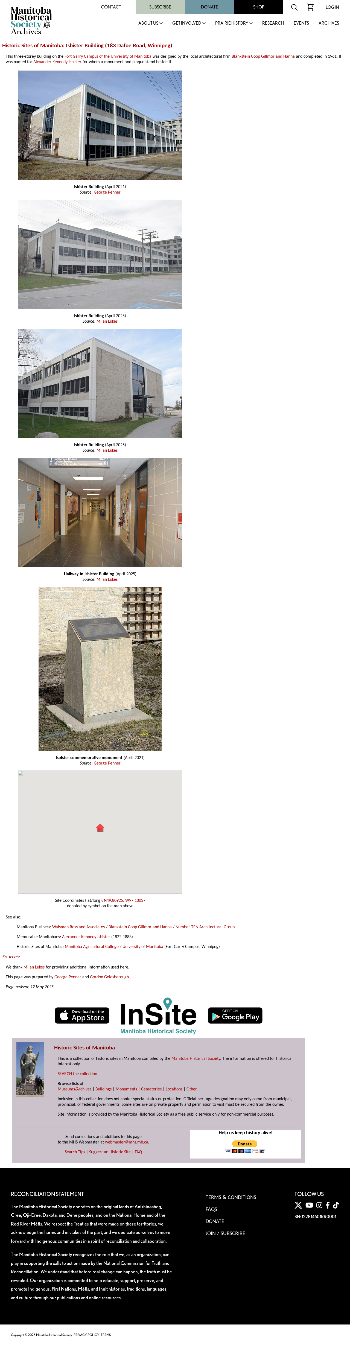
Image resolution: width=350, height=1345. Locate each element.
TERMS (106, 1335)
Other (191, 1089)
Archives (329, 23)
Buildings (103, 1089)
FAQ (138, 1152)
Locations (174, 1089)
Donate (209, 7)
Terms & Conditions (231, 1197)
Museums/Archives (74, 1089)
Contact (111, 7)
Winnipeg (159, 46)
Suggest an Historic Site (110, 1152)
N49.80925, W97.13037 (124, 900)
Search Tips (75, 1152)
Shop (258, 7)
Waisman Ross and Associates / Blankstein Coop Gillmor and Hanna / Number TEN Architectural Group (143, 927)
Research (273, 23)
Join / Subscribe (225, 1233)
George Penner (107, 192)
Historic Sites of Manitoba (32, 46)
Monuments (126, 1089)
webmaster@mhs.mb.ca (126, 1142)
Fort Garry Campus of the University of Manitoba (108, 56)
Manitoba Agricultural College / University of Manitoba (114, 947)
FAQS (211, 1209)
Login (332, 7)
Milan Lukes (107, 321)
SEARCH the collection (77, 1074)
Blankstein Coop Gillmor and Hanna (263, 56)
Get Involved (186, 23)
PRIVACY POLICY (86, 1335)
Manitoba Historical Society (195, 1059)
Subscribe (160, 7)
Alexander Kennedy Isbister (57, 62)
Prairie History (231, 23)
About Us (148, 23)
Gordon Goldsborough (109, 977)
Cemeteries (151, 1089)
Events (301, 23)
